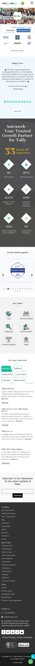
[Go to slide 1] (3, 289)
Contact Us (5, 536)
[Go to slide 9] (22, 289)
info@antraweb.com (11, 617)
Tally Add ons (6, 568)
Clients (3, 529)
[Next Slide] (32, 275)
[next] (32, 15)
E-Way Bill (4, 574)
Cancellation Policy (7, 594)
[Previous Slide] (3, 275)
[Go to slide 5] (13, 289)
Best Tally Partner (7, 510)
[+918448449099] (22, 3)
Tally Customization (8, 555)
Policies (4, 588)
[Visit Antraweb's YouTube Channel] (22, 632)
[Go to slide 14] (15, 291)
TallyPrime (5, 578)
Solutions (21, 374)
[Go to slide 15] (17, 291)
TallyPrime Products (8, 513)
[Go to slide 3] (8, 289)
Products (6, 369)
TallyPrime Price (7, 546)
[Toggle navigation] (32, 3)
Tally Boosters (6, 571)
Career (3, 539)
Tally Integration (7, 558)
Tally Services (6, 562)
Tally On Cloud (6, 552)
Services (18, 369)
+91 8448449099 (9, 613)
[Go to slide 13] (31, 289)
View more (17, 111)
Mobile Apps (7, 374)
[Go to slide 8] (20, 289)
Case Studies (5, 526)
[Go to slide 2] (6, 289)
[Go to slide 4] (10, 289)
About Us (4, 533)
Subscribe (18, 496)
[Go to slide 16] (20, 291)
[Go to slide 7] (17, 289)
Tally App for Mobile (8, 565)
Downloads (5, 523)
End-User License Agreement (11, 600)
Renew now (5, 463)
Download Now (23, 30)
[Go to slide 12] (29, 289)
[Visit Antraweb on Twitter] (8, 632)
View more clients (17, 51)
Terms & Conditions (8, 581)
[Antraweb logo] (9, 3)
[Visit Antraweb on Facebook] (3, 632)
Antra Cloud (19, 380)
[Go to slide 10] (24, 289)
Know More (11, 30)
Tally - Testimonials (8, 517)
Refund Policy (6, 597)
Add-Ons (6, 380)
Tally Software (6, 549)
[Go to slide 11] (27, 289)
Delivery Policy (6, 591)
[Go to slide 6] (15, 289)
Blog (3, 520)
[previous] (2, 15)
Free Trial (5, 403)
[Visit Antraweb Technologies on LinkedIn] (13, 632)
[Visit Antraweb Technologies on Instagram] (17, 632)
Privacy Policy (17, 662)
